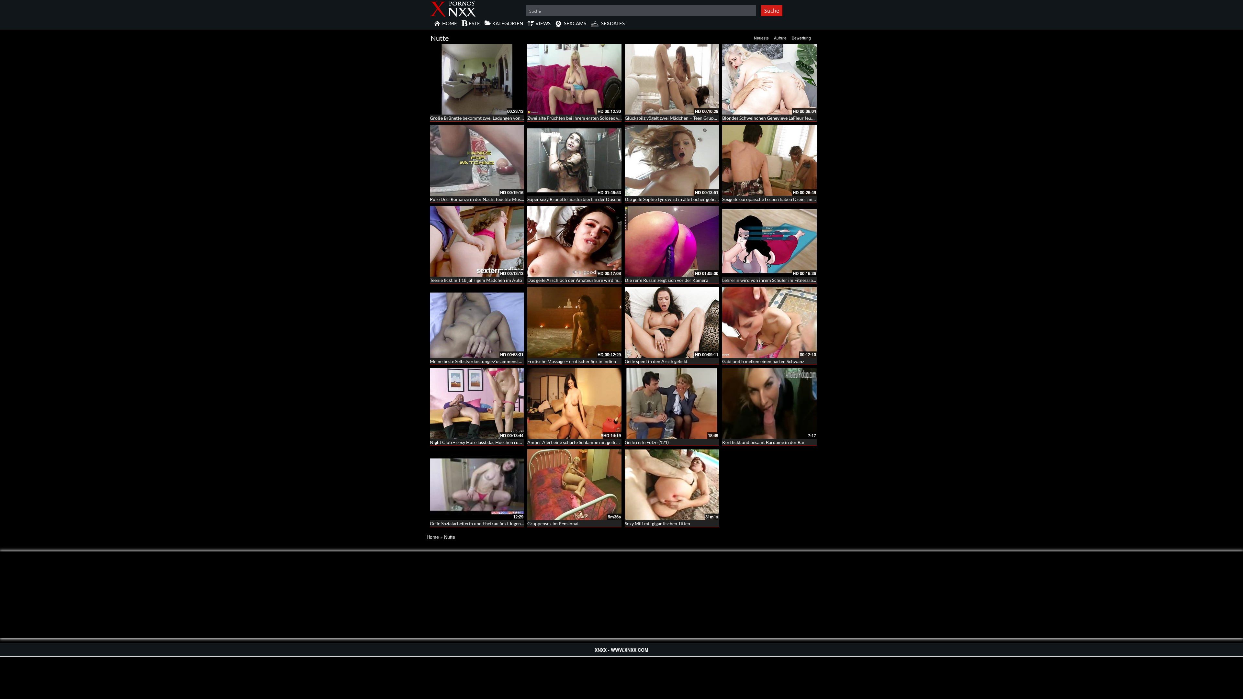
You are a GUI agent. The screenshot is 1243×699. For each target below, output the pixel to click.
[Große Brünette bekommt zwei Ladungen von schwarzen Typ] (477, 79)
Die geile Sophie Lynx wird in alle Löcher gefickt (672, 199)
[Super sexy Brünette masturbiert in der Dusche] (574, 160)
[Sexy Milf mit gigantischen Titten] (672, 484)
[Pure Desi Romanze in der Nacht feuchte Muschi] (477, 160)
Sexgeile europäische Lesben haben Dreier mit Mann (774, 199)
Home (433, 537)
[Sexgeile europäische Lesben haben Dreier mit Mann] (769, 160)
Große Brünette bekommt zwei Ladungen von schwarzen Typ (490, 118)
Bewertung (801, 37)
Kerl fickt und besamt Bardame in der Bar (763, 442)
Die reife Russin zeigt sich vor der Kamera (666, 280)
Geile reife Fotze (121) (647, 442)
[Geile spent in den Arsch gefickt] (672, 322)
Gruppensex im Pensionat (553, 523)
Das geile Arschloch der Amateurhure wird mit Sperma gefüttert (591, 280)
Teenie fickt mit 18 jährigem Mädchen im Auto (476, 280)
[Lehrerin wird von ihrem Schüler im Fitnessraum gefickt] (769, 241)
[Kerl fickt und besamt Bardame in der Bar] (769, 403)
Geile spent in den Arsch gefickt (656, 361)
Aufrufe (780, 37)
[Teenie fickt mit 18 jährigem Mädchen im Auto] (477, 241)
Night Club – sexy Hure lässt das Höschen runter (478, 442)
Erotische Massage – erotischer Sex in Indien (571, 361)
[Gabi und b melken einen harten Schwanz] (769, 322)
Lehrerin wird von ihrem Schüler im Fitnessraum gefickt (778, 280)
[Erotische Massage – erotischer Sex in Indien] (574, 322)
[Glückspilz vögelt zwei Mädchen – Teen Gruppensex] (672, 79)
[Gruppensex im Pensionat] (574, 484)
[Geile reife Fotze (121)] (672, 403)
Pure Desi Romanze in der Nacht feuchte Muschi (478, 199)
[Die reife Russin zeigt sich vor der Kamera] (672, 241)
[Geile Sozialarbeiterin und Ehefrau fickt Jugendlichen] (477, 484)
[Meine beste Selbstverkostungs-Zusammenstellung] (477, 322)
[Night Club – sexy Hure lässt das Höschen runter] (477, 403)
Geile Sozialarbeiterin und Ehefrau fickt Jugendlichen (483, 523)
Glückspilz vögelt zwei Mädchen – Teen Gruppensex (676, 118)
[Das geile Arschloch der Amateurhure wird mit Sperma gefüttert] (574, 241)
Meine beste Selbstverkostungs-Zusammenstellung (480, 361)
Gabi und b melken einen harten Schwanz (763, 361)
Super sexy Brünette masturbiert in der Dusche (574, 199)
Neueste (761, 37)
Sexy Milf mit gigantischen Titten (657, 523)
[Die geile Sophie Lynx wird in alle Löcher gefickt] (672, 160)
